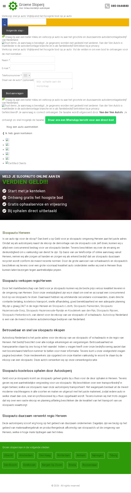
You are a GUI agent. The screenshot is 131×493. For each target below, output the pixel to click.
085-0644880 (120, 6)
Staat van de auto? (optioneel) (18, 80)
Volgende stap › (15, 30)
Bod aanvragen (14, 93)
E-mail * (6, 68)
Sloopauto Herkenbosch (16, 314)
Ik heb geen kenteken (18, 133)
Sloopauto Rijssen (107, 310)
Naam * (6, 60)
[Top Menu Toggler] (3, 6)
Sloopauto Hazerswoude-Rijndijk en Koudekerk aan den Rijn (61, 310)
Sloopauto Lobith (62, 306)
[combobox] (27, 75)
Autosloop (109, 314)
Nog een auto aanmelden (22, 126)
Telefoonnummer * (12, 75)
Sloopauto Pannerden (86, 306)
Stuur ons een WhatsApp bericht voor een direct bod (81, 119)
